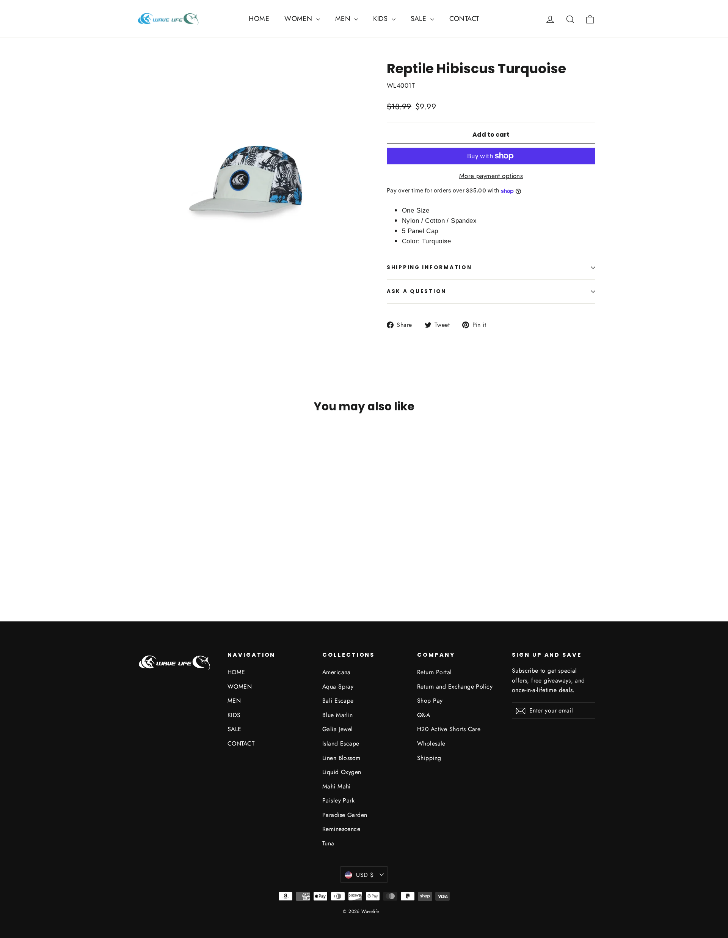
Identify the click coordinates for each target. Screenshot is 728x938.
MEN (344, 19)
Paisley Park (338, 800)
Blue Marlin (337, 715)
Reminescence (341, 828)
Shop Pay (429, 700)
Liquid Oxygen (341, 772)
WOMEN (299, 19)
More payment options (491, 175)
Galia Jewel (337, 729)
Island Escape (340, 743)
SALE (419, 19)
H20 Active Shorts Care (448, 729)
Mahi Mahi (336, 786)
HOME (259, 19)
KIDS (381, 19)
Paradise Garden (344, 814)
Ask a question (416, 291)
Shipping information (429, 267)
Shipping (429, 758)
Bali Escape (338, 700)
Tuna (328, 843)
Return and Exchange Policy (455, 686)
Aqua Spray (337, 686)
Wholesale (431, 743)
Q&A (423, 715)
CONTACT (464, 19)
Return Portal (434, 672)
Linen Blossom (341, 758)
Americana (336, 672)
